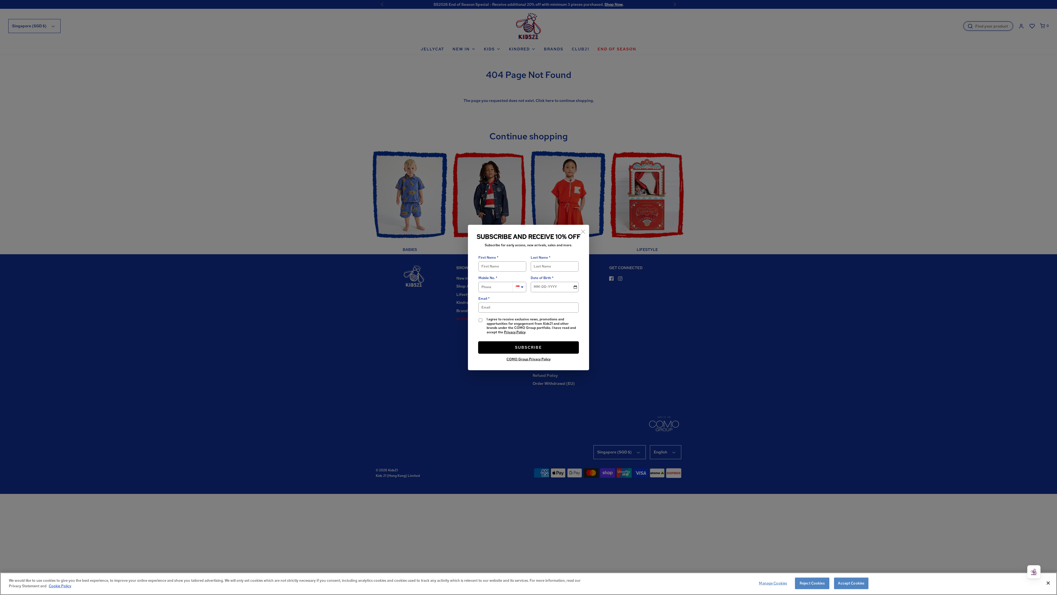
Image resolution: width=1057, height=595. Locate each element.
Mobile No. (486, 278)
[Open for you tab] (1033, 571)
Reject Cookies (812, 583)
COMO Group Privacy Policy (528, 359)
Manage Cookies (773, 583)
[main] (528, 583)
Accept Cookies (851, 583)
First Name (487, 258)
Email (482, 299)
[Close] (583, 231)
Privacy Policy (514, 332)
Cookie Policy (60, 585)
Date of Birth (541, 278)
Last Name (539, 258)
